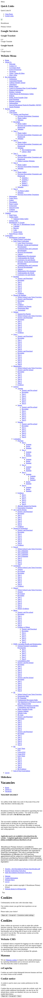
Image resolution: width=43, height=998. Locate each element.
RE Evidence (22, 769)
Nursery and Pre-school (29, 390)
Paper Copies (13, 204)
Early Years (21, 748)
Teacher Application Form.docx (15, 871)
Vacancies (12, 71)
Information (13, 196)
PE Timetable (22, 698)
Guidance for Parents (24, 306)
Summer (20, 422)
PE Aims (20, 715)
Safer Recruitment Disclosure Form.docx (18, 872)
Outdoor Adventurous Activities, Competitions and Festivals (28, 706)
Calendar (12, 110)
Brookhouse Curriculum (17, 237)
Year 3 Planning (23, 551)
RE (14, 746)
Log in (7, 773)
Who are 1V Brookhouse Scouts (24, 224)
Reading (16, 276)
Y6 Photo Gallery (23, 191)
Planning (20, 441)
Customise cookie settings (26, 915)
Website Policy (10, 880)
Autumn (20, 388)
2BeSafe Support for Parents (27, 506)
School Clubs (13, 221)
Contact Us (13, 66)
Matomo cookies (11, 960)
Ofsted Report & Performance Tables (21, 94)
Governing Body (14, 68)
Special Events (14, 207)
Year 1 (15, 131)
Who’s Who (13, 75)
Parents (7, 109)
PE (14, 692)
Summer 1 (25, 185)
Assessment (21, 310)
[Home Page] (2, 20)
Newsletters (13, 202)
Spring (20, 405)
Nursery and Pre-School (25, 663)
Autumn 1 (25, 178)
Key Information (10, 77)
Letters (11, 200)
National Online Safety (20, 219)
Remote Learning (15, 101)
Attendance (13, 84)
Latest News (13, 198)
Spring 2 (24, 183)
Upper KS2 (21, 754)
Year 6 (15, 189)
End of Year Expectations (21, 771)
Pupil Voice (13, 215)
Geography (17, 566)
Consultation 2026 (24, 661)
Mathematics (17, 366)
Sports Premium (14, 107)
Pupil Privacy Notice (16, 234)
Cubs (15, 230)
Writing (15, 312)
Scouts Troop (17, 232)
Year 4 (15, 163)
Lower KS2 (21, 752)
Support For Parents (24, 314)
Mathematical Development (27, 256)
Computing (17, 439)
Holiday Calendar (15, 92)
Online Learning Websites (26, 161)
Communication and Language (28, 265)
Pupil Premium (14, 99)
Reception (16, 122)
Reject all (4, 915)
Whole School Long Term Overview (30, 297)
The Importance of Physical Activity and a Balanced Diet (29, 703)
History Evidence (23, 608)
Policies (11, 96)
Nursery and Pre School (25, 370)
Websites (20, 120)
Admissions (13, 79)
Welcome (12, 64)
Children (8, 213)
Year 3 (15, 153)
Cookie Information (11, 878)
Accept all (12, 915)
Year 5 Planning (23, 554)
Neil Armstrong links (28, 150)
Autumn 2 (25, 179)
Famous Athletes (23, 711)
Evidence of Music (24, 627)
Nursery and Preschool (20, 114)
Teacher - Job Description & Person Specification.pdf (22, 869)
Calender (16, 226)
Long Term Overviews (25, 243)
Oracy (15, 334)
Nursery (20, 569)
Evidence (21, 293)
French (15, 547)
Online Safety (13, 217)
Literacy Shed (26, 152)
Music (15, 610)
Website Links (22, 713)
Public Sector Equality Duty (18, 97)
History (15, 588)
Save (19, 996)
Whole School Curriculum (22, 239)
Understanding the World (26, 258)
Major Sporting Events (25, 709)
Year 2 (15, 140)
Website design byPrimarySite (15, 889)
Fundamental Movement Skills (28, 700)
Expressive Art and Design (26, 260)
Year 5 (15, 170)
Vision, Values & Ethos (17, 73)
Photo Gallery (22, 118)
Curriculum (9, 235)
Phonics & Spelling (19, 295)
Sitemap (7, 876)
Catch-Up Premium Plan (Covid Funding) (23, 88)
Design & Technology (20, 528)
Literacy (20, 254)
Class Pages (9, 14)
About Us (8, 62)
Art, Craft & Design (20, 510)
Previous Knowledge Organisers (28, 116)
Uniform (12, 209)
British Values (13, 86)
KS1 (19, 750)
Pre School (21, 571)
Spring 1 (24, 181)
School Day (13, 206)
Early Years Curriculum (21, 241)
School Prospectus (15, 69)
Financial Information (16, 90)
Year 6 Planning (23, 556)
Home (7, 60)
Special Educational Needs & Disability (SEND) (25, 105)
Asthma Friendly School (17, 83)
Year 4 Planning (23, 553)
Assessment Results (15, 81)
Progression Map (23, 308)
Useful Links (9, 16)
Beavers (16, 228)
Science (15, 387)
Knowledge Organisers (25, 508)
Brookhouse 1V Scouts (17, 222)
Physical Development (25, 252)
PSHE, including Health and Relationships (27, 644)
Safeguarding (13, 103)
